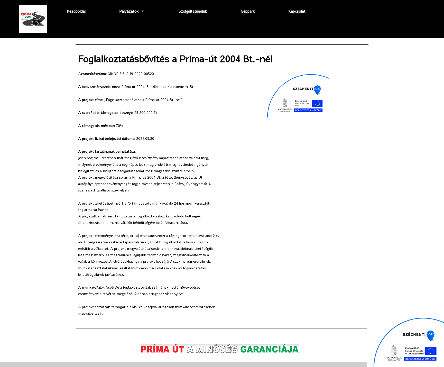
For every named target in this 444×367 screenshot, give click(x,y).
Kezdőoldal (76, 11)
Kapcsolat (297, 11)
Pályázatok (128, 11)
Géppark (248, 11)
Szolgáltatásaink (193, 11)
